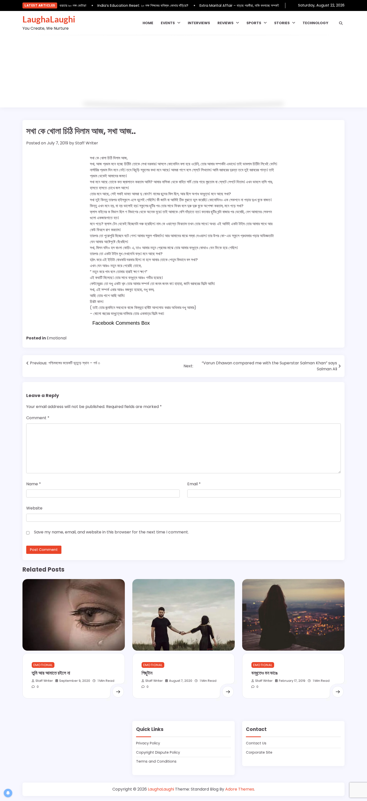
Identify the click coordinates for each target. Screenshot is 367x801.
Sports (253, 22)
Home (148, 22)
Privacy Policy (148, 743)
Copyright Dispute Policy (158, 752)
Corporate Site (259, 752)
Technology (315, 22)
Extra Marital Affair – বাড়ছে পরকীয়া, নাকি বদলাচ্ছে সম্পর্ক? (232, 5)
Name (33, 484)
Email (194, 484)
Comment (37, 418)
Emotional (56, 338)
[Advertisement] (183, 72)
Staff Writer (86, 143)
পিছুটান (147, 673)
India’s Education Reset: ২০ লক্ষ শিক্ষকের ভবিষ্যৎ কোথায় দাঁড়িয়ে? (135, 5)
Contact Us (256, 743)
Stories (282, 22)
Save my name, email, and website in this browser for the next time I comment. (111, 532)
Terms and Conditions (156, 761)
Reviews (225, 22)
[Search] (341, 23)
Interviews (199, 22)
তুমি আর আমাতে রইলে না (51, 673)
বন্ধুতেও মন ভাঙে (264, 673)
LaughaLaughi (48, 19)
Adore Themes (239, 789)
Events (168, 22)
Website (34, 508)
